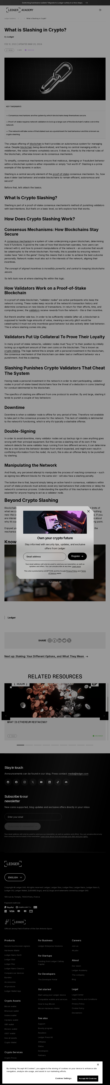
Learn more (76, 566)
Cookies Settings (63, 1078)
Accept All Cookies (88, 1078)
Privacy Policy (71, 571)
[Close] (98, 1064)
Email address (34, 556)
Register (75, 556)
